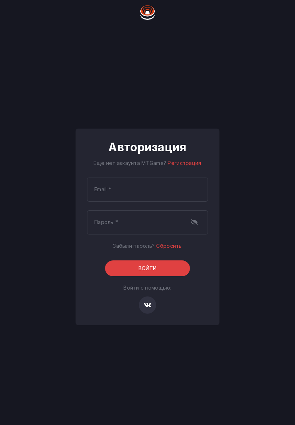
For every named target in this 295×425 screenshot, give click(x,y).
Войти (147, 268)
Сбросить (169, 246)
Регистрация (184, 163)
